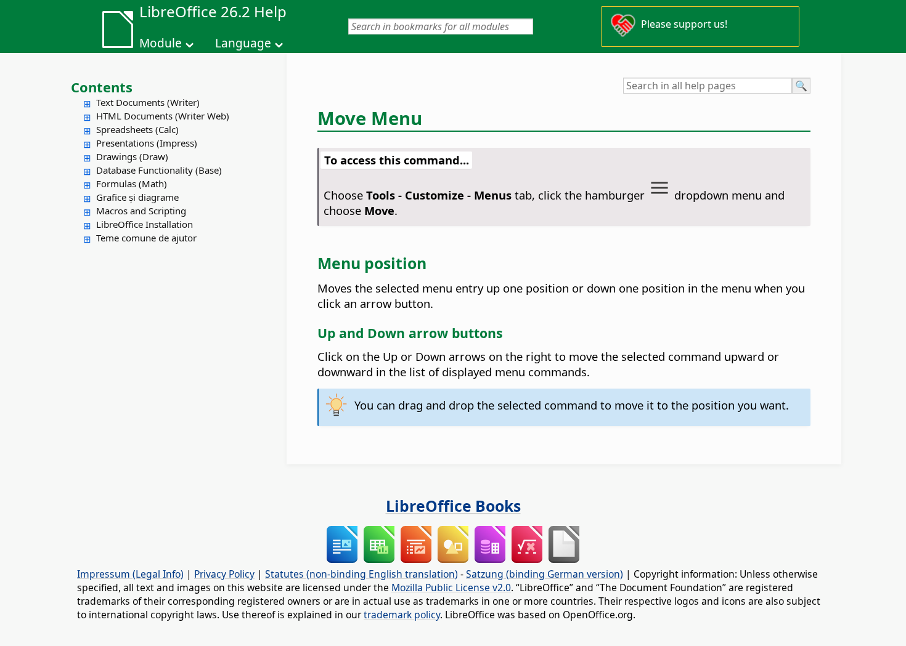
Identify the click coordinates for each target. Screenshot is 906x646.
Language (243, 43)
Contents (102, 87)
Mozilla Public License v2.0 (451, 587)
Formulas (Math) (131, 183)
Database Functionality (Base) (159, 170)
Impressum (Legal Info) (130, 574)
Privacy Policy (224, 574)
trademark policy (402, 614)
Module (160, 43)
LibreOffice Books (453, 505)
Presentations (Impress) (146, 143)
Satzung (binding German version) (544, 574)
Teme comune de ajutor (146, 238)
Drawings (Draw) (132, 156)
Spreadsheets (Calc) (137, 129)
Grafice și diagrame (137, 197)
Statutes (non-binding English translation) (361, 574)
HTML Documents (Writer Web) (162, 116)
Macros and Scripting (141, 210)
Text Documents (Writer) (148, 102)
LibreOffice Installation (144, 224)
